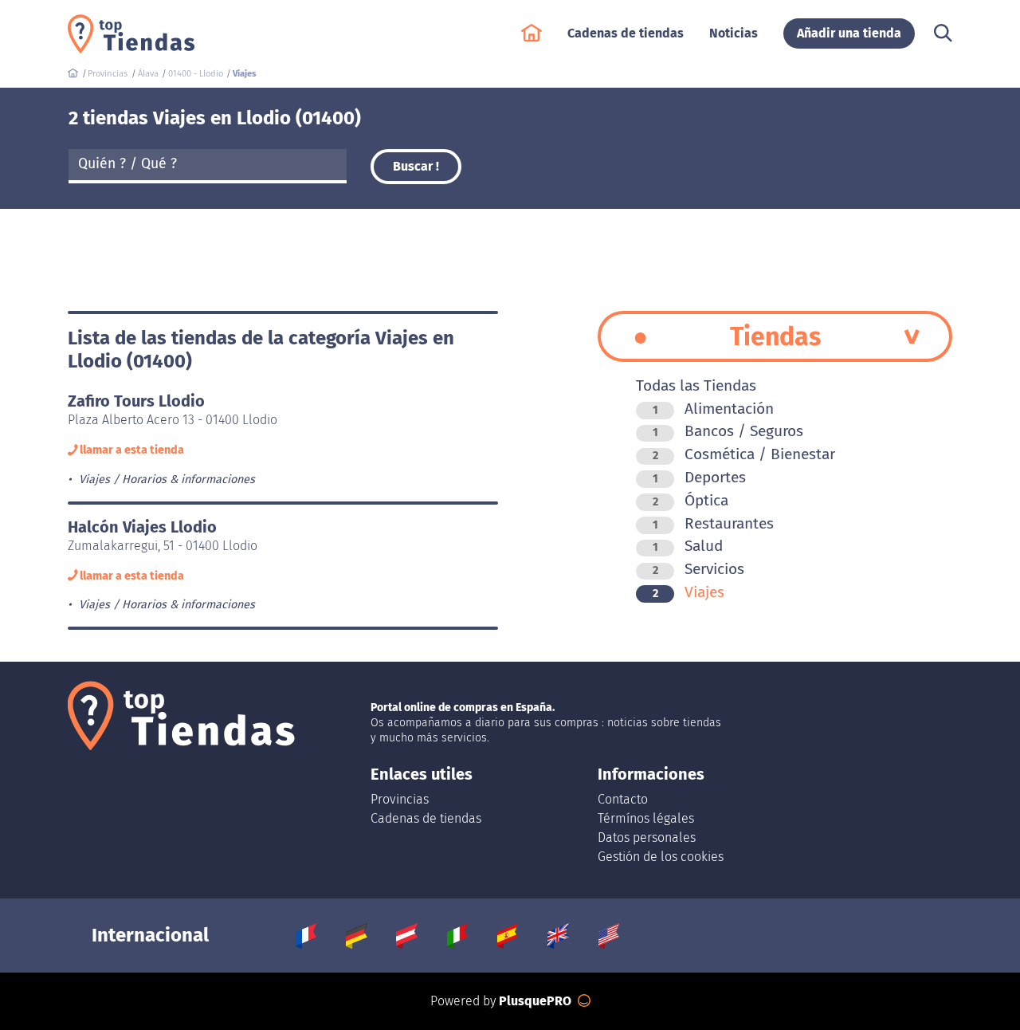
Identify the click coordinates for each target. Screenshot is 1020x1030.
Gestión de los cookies (661, 856)
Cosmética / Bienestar (744, 454)
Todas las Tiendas (696, 385)
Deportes (699, 477)
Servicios (698, 569)
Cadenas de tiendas (426, 818)
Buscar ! (416, 166)
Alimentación (713, 408)
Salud (688, 546)
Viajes (688, 592)
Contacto (623, 799)
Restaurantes (713, 523)
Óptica (690, 500)
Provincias (400, 799)
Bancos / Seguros (728, 431)
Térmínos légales (646, 818)
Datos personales (647, 837)
